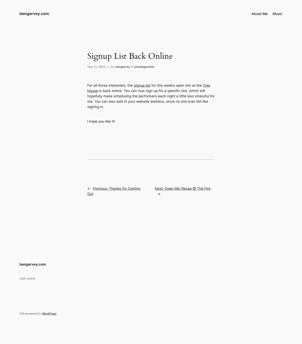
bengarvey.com (34, 13)
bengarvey (122, 66)
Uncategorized (144, 66)
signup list (142, 85)
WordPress (49, 313)
